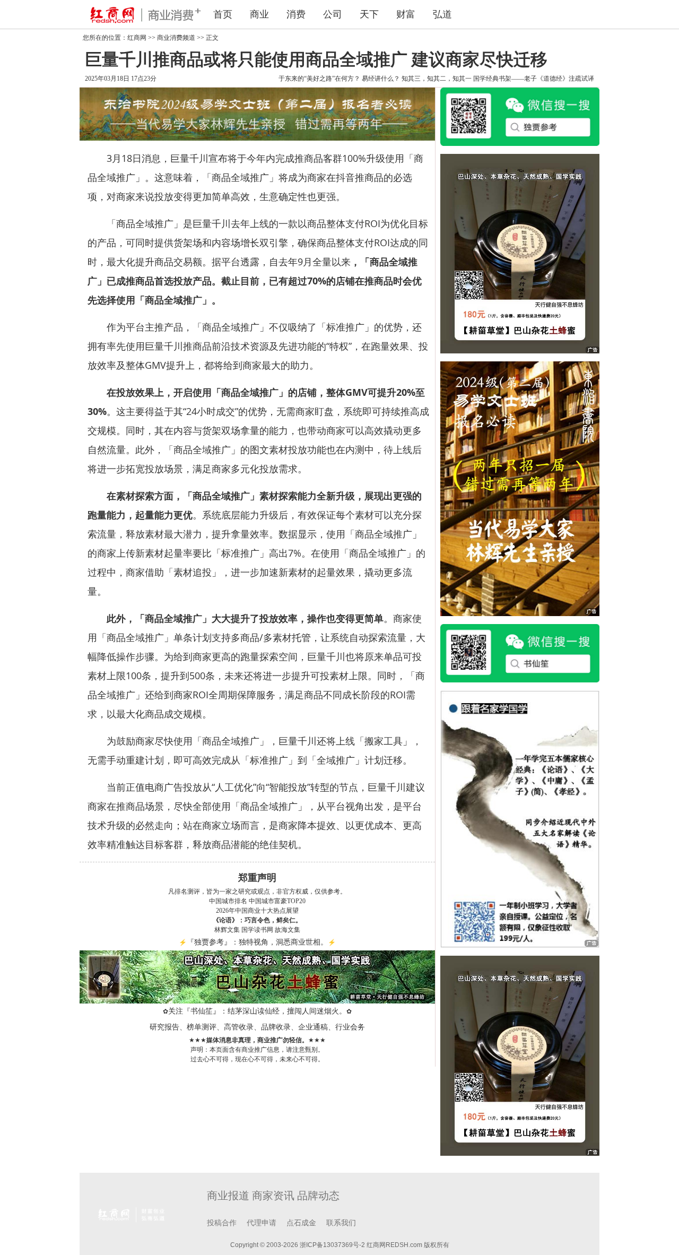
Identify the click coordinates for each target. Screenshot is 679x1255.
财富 (405, 14)
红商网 (136, 37)
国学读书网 (257, 929)
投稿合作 (222, 1223)
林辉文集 (227, 929)
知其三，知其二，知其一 (437, 78)
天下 (369, 14)
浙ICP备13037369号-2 (332, 1245)
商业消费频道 (176, 37)
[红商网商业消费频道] (138, 14)
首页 (222, 14)
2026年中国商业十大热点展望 (257, 910)
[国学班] (519, 818)
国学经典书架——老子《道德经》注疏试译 (533, 78)
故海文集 (287, 929)
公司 (332, 14)
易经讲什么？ (381, 78)
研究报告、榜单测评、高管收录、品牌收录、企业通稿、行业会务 (257, 1027)
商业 (259, 14)
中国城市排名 (228, 901)
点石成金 (301, 1223)
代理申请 (261, 1223)
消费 (296, 14)
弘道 (442, 14)
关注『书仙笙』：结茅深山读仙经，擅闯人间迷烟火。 (257, 1011)
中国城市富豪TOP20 (277, 901)
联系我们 (341, 1223)
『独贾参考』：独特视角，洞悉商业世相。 (257, 942)
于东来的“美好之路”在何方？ (319, 78)
